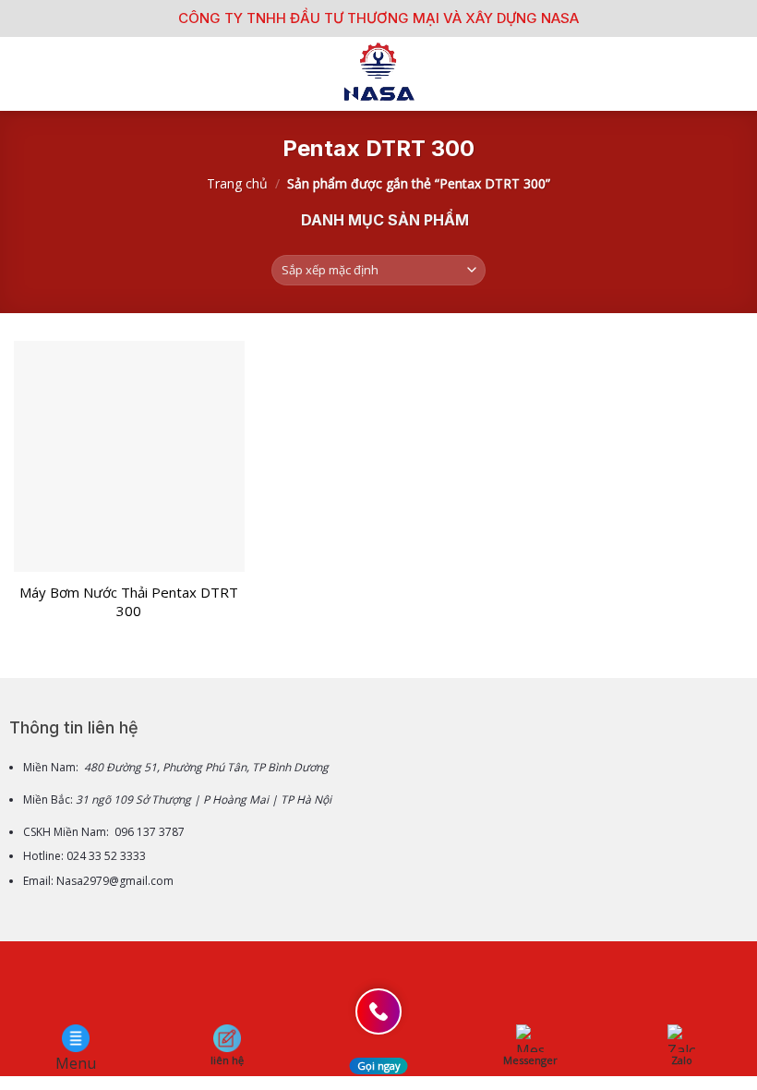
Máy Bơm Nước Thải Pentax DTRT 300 (128, 602)
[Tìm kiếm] (736, 73)
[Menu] (25, 73)
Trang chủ (237, 183)
